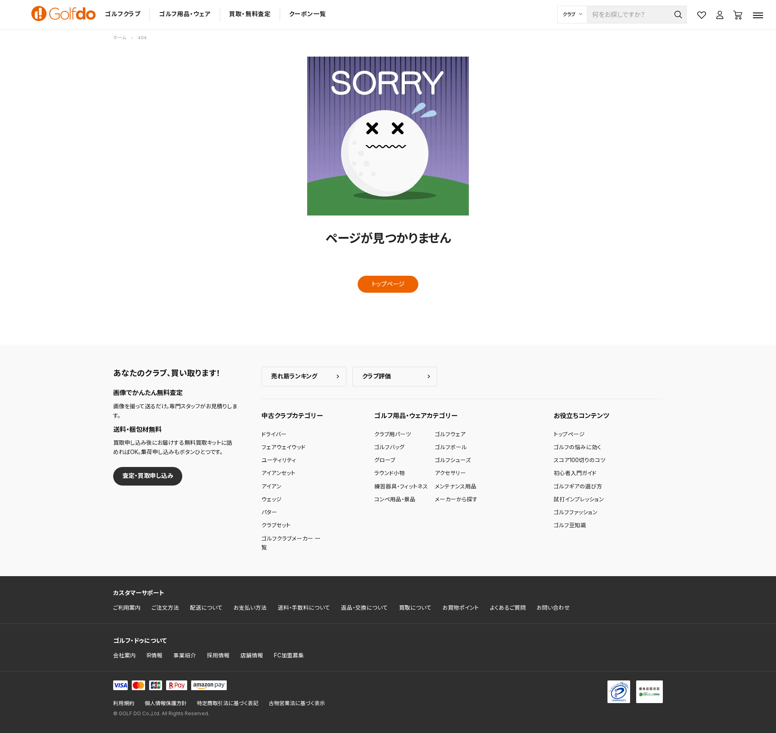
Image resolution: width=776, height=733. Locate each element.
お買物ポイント (461, 607)
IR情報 (154, 655)
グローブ (384, 460)
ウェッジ (271, 499)
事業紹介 (184, 655)
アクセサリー (450, 473)
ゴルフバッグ (389, 447)
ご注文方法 (165, 607)
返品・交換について (364, 607)
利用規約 (123, 703)
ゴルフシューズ (453, 460)
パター (269, 512)
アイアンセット (278, 473)
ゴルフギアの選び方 (578, 486)
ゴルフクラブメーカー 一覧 (291, 543)
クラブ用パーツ (392, 434)
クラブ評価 (376, 376)
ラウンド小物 (389, 473)
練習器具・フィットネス (401, 486)
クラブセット (276, 525)
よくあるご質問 (508, 607)
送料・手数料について (304, 607)
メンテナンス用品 (456, 486)
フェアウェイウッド (283, 447)
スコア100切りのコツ (579, 460)
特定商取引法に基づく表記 (227, 703)
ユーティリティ (278, 460)
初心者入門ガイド (575, 473)
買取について (415, 607)
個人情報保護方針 (166, 703)
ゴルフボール (451, 447)
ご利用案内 (127, 607)
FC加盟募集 (289, 655)
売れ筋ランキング (294, 376)
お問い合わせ (553, 607)
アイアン (271, 486)
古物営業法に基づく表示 (297, 703)
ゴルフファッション (575, 512)
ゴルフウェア (450, 434)
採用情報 (218, 655)
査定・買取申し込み (147, 476)
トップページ (388, 284)
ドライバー (274, 434)
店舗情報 (251, 655)
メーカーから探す (456, 499)
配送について (206, 607)
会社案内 (124, 655)
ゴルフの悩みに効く (577, 447)
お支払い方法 (250, 607)
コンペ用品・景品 (394, 499)
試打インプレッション (579, 499)
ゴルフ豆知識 (570, 525)
